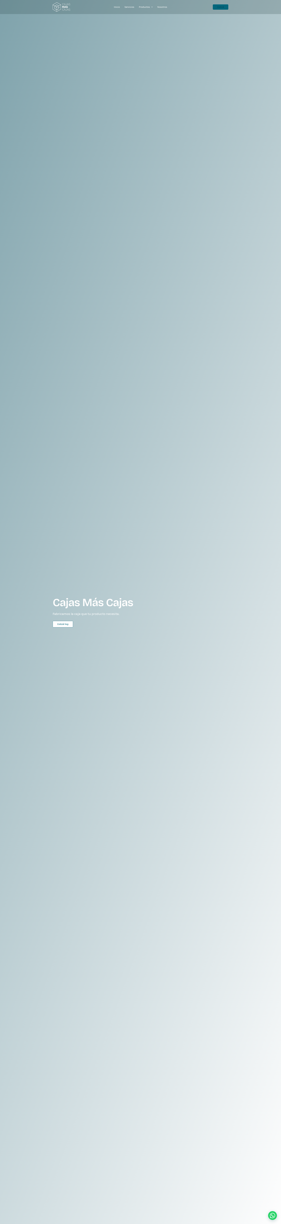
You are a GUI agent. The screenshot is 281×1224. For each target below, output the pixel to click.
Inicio (117, 7)
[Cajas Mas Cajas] (61, 6)
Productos (144, 7)
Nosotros (162, 7)
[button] (151, 7)
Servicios (129, 7)
